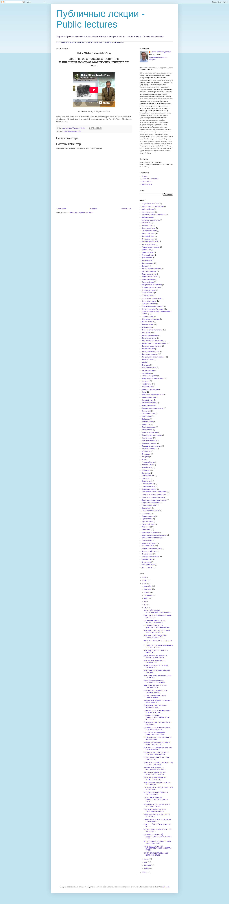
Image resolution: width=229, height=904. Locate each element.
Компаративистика (149, 304)
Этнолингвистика (148, 565)
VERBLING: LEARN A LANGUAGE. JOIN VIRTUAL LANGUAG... (158, 763)
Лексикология (147, 327)
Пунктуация (146, 454)
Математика (146, 373)
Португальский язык (149, 441)
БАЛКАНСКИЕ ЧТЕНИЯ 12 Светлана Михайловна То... (157, 701)
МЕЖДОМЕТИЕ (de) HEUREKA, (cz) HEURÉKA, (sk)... (157, 783)
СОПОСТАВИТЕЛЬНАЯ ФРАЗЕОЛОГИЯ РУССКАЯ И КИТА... (156, 799)
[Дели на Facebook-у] (97, 128)
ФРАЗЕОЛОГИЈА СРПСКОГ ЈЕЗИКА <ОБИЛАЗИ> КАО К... (157, 842)
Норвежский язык (148, 405)
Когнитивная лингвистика (151, 298)
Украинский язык (148, 524)
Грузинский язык (148, 255)
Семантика (146, 470)
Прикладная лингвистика (151, 446)
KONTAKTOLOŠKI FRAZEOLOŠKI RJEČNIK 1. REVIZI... (156, 854)
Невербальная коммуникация (153, 395)
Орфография (147, 416)
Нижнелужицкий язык (150, 403)
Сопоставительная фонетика (153, 497)
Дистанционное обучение (151, 269)
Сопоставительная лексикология (154, 492)
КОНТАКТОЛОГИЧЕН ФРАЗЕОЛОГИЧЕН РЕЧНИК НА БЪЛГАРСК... (156, 717)
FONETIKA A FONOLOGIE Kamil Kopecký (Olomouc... (155, 691)
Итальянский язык (148, 290)
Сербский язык (147, 476)
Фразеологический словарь (152, 538)
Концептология (147, 316)
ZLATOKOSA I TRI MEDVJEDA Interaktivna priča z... (155, 696)
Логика (144, 362)
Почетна (93, 209)
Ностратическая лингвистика (153, 408)
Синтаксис (146, 478)
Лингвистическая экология (151, 346)
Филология (146, 527)
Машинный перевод (149, 376)
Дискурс (145, 266)
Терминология (147, 519)
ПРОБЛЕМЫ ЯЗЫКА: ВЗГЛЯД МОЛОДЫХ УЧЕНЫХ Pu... (155, 773)
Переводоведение (149, 427)
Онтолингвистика (148, 414)
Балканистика (147, 225)
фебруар (147, 865)
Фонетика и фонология (150, 532)
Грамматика (146, 250)
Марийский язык (148, 370)
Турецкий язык (147, 522)
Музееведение (147, 387)
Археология (146, 223)
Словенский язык (148, 486)
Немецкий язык (147, 400)
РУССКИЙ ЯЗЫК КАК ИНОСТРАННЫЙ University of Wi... (157, 611)
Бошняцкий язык (148, 236)
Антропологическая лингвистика (154, 215)
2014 (144, 580)
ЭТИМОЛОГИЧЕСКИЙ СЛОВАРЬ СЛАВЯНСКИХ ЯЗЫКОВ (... (156, 753)
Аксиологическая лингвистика (153, 206)
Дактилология (147, 258)
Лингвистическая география (152, 341)
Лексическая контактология (152, 330)
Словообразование (149, 489)
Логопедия (146, 365)
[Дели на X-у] (95, 128)
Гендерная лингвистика (150, 247)
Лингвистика (146, 333)
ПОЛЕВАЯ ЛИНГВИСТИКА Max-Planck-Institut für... (156, 793)
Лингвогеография (148, 349)
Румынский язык (148, 462)
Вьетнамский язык (148, 244)
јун (145, 605)
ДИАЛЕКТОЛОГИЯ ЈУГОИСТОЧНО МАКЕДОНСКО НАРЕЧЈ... (157, 631)
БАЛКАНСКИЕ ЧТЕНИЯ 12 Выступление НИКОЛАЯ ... (155, 768)
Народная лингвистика (150, 389)
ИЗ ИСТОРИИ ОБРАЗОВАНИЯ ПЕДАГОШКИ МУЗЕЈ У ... (155, 778)
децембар (148, 586)
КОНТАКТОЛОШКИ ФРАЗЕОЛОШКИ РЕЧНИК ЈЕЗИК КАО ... (157, 711)
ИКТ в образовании (149, 271)
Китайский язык (147, 296)
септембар (148, 595)
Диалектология (147, 263)
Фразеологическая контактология (154, 535)
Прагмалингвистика (149, 443)
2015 (144, 577)
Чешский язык (147, 554)
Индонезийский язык (149, 277)
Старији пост (126, 209)
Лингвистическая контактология (154, 343)
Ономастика (146, 411)
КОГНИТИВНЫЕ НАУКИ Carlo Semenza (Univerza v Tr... (155, 621)
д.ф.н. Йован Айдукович (161, 52)
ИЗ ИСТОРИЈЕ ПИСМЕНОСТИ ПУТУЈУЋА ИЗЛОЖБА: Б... (155, 656)
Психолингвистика (148, 449)
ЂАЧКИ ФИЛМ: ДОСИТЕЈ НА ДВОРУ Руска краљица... (157, 820)
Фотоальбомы (147, 182)
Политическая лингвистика (152, 435)
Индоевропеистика (149, 274)
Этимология (146, 562)
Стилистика (146, 513)
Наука (144, 392)
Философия (146, 530)
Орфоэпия (146, 419)
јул (145, 602)
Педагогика (146, 424)
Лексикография (147, 324)
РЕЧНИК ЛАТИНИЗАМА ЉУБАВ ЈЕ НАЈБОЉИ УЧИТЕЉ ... (157, 743)
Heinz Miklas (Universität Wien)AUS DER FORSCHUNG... (156, 805)
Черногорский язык (149, 551)
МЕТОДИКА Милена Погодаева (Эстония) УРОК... (155, 686)
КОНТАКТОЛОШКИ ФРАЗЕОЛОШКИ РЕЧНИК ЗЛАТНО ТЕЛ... (157, 728)
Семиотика (146, 473)
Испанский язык (148, 282)
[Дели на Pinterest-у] (100, 128)
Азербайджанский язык (150, 204)
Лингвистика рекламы (150, 335)
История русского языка (151, 287)
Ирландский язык (148, 279)
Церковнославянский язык (72, 131)
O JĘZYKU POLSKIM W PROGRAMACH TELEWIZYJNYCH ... (158, 646)
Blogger (166, 887)
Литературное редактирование (153, 357)
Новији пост (61, 209)
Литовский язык (147, 360)
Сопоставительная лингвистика (154, 495)
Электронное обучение (150, 557)
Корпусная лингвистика (150, 319)
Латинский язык (148, 322)
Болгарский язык (148, 233)
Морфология (146, 384)
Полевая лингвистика (150, 432)
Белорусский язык (148, 228)
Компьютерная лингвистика (152, 306)
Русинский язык (147, 465)
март (146, 862)
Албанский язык (148, 209)
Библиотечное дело (149, 231)
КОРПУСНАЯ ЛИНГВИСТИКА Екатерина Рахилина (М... (155, 810)
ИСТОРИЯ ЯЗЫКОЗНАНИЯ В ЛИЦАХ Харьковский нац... (158, 748)
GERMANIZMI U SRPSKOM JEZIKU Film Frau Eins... (156, 758)
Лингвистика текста (149, 338)
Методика (145, 381)
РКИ (143, 459)
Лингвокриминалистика (150, 351)
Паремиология (147, 422)
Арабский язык (147, 217)
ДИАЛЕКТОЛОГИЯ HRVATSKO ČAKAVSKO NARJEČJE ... (155, 636)
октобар (147, 592)
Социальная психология (151, 503)
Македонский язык (149, 368)
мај (145, 608)
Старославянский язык (150, 511)
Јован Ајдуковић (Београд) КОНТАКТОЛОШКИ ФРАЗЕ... (155, 681)
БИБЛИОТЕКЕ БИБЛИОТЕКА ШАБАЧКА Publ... (155, 661)
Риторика (145, 457)
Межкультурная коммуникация (153, 378)
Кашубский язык (148, 293)
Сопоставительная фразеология (154, 500)
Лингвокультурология (150, 354)
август (146, 598)
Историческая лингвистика (152, 285)
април (146, 859)
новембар (148, 589)
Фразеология (147, 540)
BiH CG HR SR (147, 567)
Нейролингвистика (149, 397)
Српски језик (146, 508)
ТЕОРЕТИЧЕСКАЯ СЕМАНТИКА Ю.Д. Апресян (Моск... (158, 738)
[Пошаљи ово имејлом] (90, 128)
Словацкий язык (148, 484)
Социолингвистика (149, 505)
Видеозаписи (147, 184)
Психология (146, 451)
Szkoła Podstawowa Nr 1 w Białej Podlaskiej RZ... (156, 666)
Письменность (147, 430)
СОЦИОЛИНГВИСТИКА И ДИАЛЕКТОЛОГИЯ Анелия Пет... (157, 626)
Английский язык (148, 212)
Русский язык (147, 468)
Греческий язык (147, 252)
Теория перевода (148, 516)
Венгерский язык (148, 239)
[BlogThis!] (92, 128)
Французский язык (148, 543)
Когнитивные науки (149, 301)
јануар (146, 868)
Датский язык (147, 260)
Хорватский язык (148, 546)
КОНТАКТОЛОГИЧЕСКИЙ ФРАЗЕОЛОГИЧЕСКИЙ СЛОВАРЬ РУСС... (157, 836)
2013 (144, 583)
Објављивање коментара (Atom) (81, 213)
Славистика (146, 481)
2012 (144, 872)
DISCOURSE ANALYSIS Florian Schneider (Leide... (155, 706)
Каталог (145, 176)
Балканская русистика (150, 179)
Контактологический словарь (152, 309)
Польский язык (147, 438)
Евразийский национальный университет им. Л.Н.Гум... (154, 733)
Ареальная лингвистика (151, 220)
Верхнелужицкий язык (150, 242)
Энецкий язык (147, 559)
